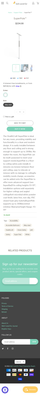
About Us (5, 323)
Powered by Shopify (29, 366)
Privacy (4, 303)
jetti (31, 230)
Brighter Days (6, 329)
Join (34, 281)
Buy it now (20, 129)
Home (10, 12)
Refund (4, 312)
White (27, 234)
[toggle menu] (2, 3)
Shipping (5, 309)
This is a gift (9, 117)
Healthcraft (9, 230)
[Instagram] (12, 348)
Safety (8, 234)
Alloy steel (8, 105)
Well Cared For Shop (16, 366)
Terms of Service (7, 306)
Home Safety (21, 230)
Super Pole (17, 234)
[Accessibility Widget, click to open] (5, 389)
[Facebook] (7, 348)
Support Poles (18, 12)
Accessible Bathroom (13, 225)
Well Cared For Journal (9, 326)
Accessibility (14, 221)
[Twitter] (3, 348)
